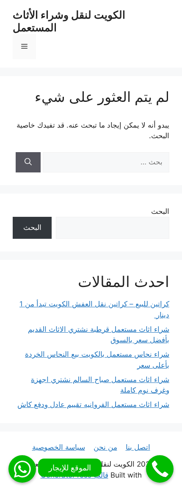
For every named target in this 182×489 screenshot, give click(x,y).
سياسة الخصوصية (58, 447)
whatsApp (22, 469)
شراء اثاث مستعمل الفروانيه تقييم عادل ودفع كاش (93, 404)
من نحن (105, 447)
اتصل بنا (138, 447)
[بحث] (28, 162)
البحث (160, 211)
